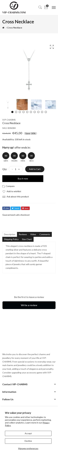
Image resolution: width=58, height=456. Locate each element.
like (7, 208)
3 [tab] (20, 112)
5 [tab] (27, 112)
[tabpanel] (7, 104)
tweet (16, 208)
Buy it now (23, 178)
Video (33, 234)
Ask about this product (17, 196)
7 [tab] (35, 112)
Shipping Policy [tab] (11, 239)
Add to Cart (35, 169)
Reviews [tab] (23, 234)
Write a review (29, 305)
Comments (44, 234)
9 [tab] (42, 112)
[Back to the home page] (3, 28)
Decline (28, 441)
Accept (28, 433)
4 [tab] (23, 112)
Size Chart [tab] (27, 239)
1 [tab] (12, 112)
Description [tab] (9, 234)
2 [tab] (16, 112)
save (26, 208)
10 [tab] (46, 112)
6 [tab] (31, 112)
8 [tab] (38, 112)
